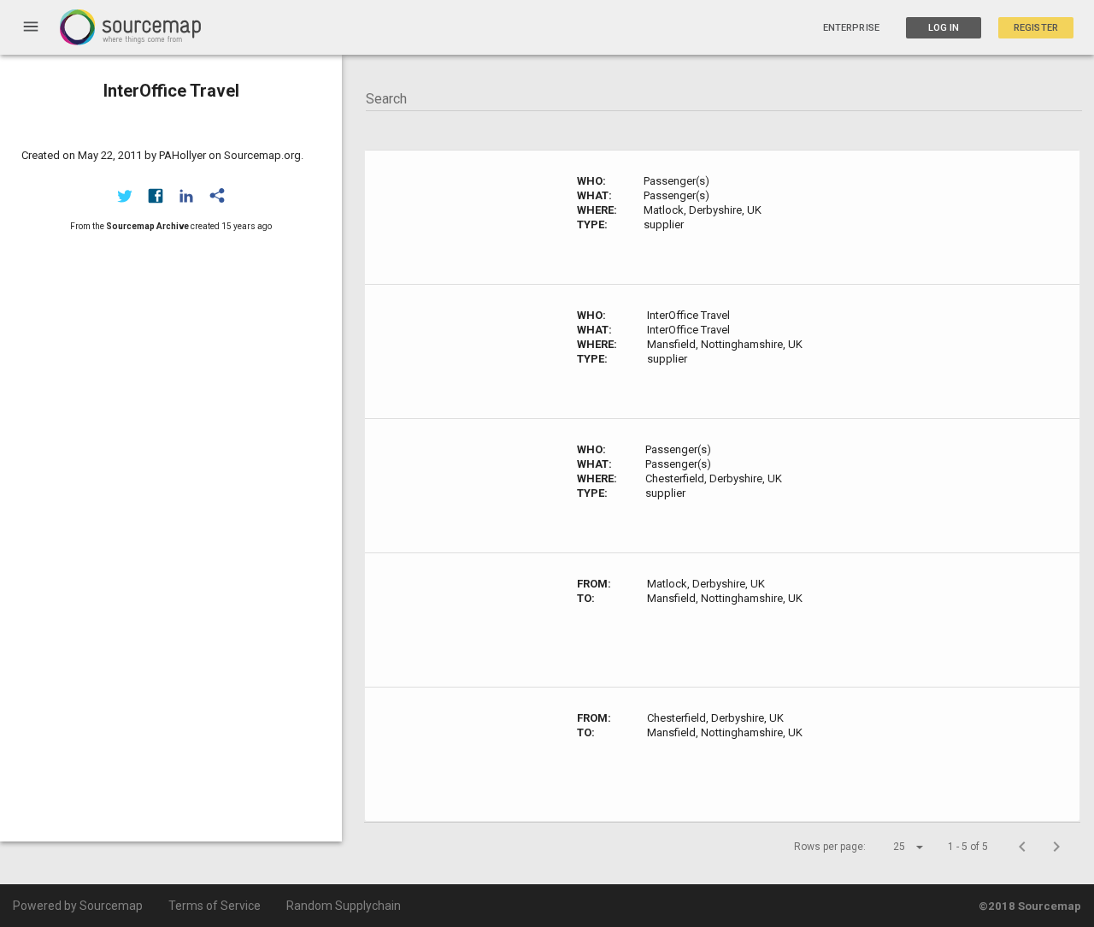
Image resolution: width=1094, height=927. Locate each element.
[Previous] (1022, 847)
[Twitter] (125, 196)
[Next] (1056, 847)
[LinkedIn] (186, 196)
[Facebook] (155, 196)
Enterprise (851, 27)
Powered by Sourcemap (78, 905)
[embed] (217, 196)
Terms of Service (214, 905)
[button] (893, 846)
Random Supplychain (343, 905)
